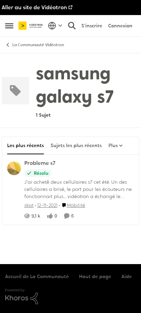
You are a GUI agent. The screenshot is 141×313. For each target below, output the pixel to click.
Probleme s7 (39, 163)
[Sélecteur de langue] (55, 25)
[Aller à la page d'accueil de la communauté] (31, 25)
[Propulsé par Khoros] (70, 296)
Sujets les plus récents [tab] (76, 145)
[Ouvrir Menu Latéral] (9, 26)
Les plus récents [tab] (25, 145)
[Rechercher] (72, 26)
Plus (113, 145)
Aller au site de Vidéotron (34, 7)
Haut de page (95, 276)
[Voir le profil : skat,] (14, 168)
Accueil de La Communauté (37, 276)
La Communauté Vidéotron (38, 45)
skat (29, 205)
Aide (126, 276)
